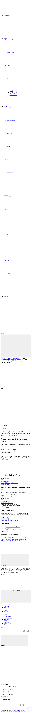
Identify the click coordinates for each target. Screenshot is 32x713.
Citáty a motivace (8, 358)
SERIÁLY (6, 620)
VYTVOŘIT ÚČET (5, 501)
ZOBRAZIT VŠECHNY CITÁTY (9, 435)
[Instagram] (12, 320)
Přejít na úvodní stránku (14, 540)
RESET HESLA (4, 519)
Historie (5, 608)
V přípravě (6, 622)
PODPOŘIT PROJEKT (6, 452)
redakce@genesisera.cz (9, 691)
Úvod (2, 358)
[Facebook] (12, 309)
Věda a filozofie (7, 623)
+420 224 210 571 (9, 689)
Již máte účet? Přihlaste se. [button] (7, 503)
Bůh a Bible (12, 93)
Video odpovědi (13, 95)
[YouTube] (12, 332)
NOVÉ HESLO (4, 531)
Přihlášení (3, 574)
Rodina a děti (7, 619)
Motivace (6, 611)
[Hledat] (16, 346)
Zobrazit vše (3, 627)
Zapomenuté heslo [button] (5, 484)
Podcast (5, 614)
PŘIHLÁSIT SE (4, 481)
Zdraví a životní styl (16, 358)
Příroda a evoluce (14, 92)
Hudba (5, 610)
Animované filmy (8, 604)
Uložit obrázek (4, 425)
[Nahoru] (12, 552)
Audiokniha (6, 606)
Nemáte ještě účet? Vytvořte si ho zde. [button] (9, 483)
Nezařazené (6, 612)
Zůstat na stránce (4, 540)
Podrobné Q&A (7, 616)
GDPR (7, 507)
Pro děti (11, 91)
